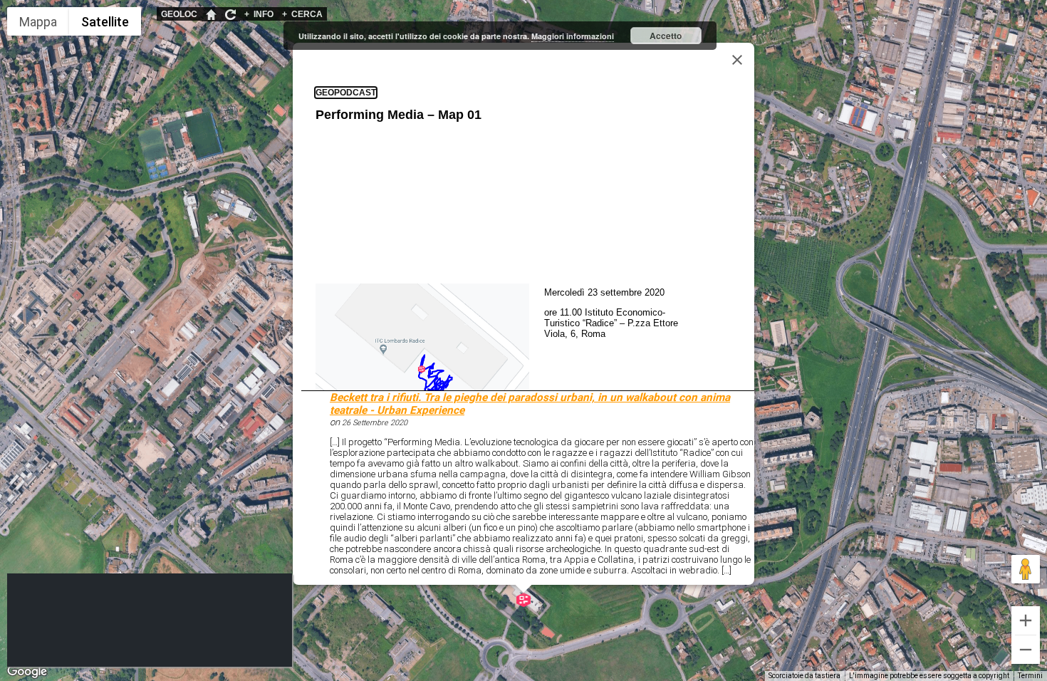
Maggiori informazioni (572, 36)
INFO (259, 14)
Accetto (666, 35)
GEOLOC (179, 14)
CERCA (302, 14)
